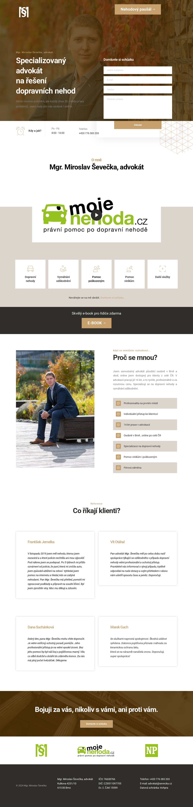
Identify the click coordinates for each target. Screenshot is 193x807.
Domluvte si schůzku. (112, 297)
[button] (96, 215)
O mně (96, 160)
